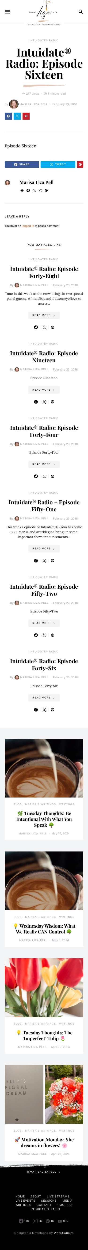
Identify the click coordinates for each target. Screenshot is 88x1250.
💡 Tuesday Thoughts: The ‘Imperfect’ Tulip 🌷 (44, 1035)
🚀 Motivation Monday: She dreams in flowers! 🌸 (44, 1142)
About (36, 1196)
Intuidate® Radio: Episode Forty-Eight (44, 272)
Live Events (25, 1200)
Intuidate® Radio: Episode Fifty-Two (44, 590)
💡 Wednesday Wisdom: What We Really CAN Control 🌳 (44, 928)
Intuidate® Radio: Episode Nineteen (44, 356)
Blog (18, 804)
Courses (65, 1205)
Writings (66, 804)
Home (20, 1196)
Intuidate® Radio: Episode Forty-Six (44, 664)
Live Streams (58, 1196)
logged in (28, 226)
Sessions (49, 1200)
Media (67, 1200)
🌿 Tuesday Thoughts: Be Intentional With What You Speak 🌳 (44, 819)
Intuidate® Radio (44, 40)
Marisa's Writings (40, 804)
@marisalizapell (41, 1171)
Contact (44, 1205)
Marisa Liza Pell (33, 104)
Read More (41, 315)
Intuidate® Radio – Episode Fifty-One (44, 505)
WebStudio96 (64, 1233)
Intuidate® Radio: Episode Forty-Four (44, 431)
